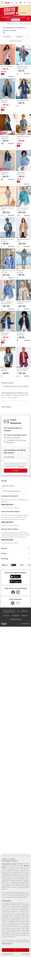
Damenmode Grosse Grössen (15, 24)
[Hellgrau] (2, 277)
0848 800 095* (7, 522)
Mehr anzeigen (21, 466)
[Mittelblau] (17, 73)
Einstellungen (25, 954)
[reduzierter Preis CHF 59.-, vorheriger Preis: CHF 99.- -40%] (7, 321)
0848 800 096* (7, 540)
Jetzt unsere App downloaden (15, 573)
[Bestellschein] (20, 2)
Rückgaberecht (15, 615)
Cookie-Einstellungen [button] (15, 619)
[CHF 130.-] (7, 196)
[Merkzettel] (25, 2)
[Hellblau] (1, 277)
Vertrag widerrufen (9, 611)
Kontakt (4, 481)
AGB (18, 611)
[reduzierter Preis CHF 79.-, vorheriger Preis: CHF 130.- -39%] (7, 54)
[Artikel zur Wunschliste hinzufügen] (13, 46)
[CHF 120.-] (23, 196)
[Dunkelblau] (17, 340)
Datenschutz (24, 611)
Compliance (24, 615)
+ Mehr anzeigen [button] (6, 407)
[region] (15, 906)
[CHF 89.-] (7, 227)
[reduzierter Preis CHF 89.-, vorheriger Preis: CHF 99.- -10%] (23, 124)
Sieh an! (4, 548)
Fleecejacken (7, 36)
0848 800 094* (7, 504)
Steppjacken (19, 36)
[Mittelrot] (18, 215)
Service (3, 553)
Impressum (6, 615)
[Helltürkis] (17, 215)
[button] (2, 2)
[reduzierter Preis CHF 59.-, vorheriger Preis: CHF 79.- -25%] (23, 160)
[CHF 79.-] (23, 54)
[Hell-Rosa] (1, 76)
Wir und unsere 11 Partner (9, 863)
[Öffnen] (28, 18)
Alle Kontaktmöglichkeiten (12, 491)
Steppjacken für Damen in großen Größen (15, 386)
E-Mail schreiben (8, 486)
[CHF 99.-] (23, 258)
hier (8, 885)
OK (15, 950)
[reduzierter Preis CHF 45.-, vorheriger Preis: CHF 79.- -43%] (7, 88)
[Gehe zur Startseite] (7, 2)
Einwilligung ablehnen (8, 954)
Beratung (4, 559)
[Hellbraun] (2, 215)
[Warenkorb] (29, 2)
